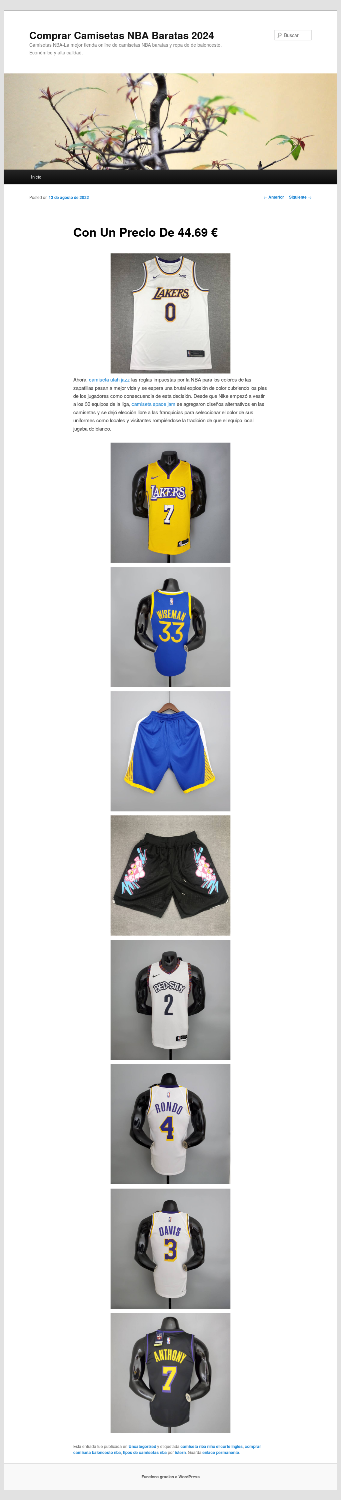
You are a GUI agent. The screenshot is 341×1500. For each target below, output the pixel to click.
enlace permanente (220, 1452)
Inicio (36, 177)
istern (180, 1452)
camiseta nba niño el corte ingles (211, 1446)
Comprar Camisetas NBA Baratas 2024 (121, 35)
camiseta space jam (153, 403)
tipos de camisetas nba (145, 1452)
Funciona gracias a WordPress (171, 1477)
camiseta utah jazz (109, 379)
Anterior (273, 197)
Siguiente (300, 197)
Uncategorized (142, 1446)
